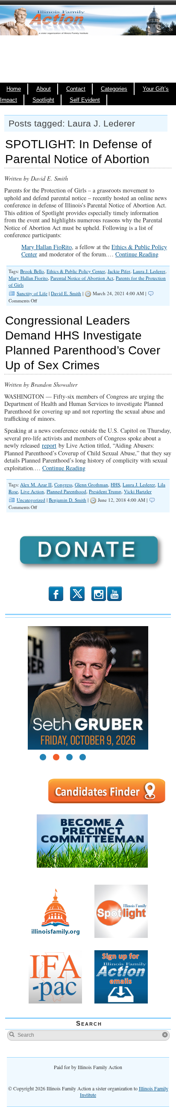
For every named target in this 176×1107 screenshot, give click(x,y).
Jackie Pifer (119, 271)
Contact (75, 89)
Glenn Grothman (91, 484)
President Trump (105, 491)
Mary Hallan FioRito (46, 247)
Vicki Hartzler (138, 491)
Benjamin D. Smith (67, 500)
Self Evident (85, 100)
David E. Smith (66, 293)
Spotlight (43, 100)
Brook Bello (32, 271)
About (43, 89)
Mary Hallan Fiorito (28, 278)
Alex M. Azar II (36, 484)
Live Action (32, 491)
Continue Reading (136, 254)
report (49, 445)
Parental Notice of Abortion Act (81, 278)
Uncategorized (31, 500)
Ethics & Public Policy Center (76, 271)
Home (13, 89)
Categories (114, 89)
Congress (63, 484)
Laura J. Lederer (149, 271)
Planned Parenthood (66, 491)
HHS (115, 484)
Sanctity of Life (32, 293)
